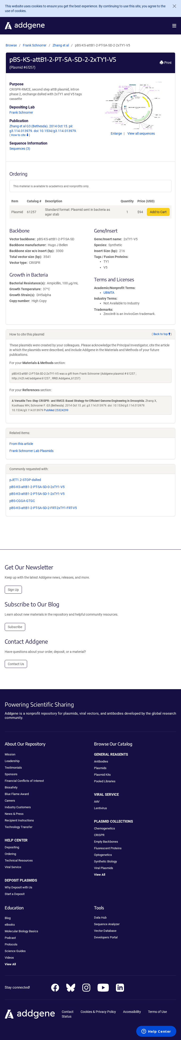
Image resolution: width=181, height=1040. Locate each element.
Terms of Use (157, 1012)
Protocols (11, 944)
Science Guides (15, 951)
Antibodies (101, 761)
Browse (11, 45)
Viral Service (13, 867)
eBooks (10, 924)
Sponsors (11, 774)
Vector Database (105, 930)
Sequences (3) (19, 148)
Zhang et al (61, 45)
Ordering (10, 854)
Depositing (12, 847)
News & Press (14, 814)
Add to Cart (158, 212)
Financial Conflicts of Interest (24, 781)
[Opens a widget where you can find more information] (156, 1032)
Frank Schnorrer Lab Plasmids (31, 451)
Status (66, 1016)
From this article (21, 444)
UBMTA (108, 292)
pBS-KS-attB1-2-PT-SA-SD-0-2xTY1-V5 (37, 487)
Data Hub (100, 917)
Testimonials (13, 767)
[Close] (172, 6)
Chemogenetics (104, 828)
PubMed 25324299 (56, 410)
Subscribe (15, 627)
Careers (10, 800)
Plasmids (100, 768)
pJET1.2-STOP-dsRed (25, 480)
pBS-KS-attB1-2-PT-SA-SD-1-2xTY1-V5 (37, 494)
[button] (174, 25)
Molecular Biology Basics (21, 931)
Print (167, 63)
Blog (8, 918)
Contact (68, 1012)
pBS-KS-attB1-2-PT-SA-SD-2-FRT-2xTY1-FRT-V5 (43, 508)
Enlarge (117, 133)
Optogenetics (103, 855)
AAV (96, 801)
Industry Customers (18, 807)
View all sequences (141, 133)
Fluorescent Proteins (108, 848)
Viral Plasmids (103, 868)
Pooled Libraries (104, 781)
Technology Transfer (18, 827)
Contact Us (16, 664)
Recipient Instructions (19, 820)
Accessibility (132, 1012)
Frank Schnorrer (34, 45)
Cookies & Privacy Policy (98, 1012)
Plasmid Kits (102, 774)
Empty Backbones (106, 841)
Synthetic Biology (105, 861)
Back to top (160, 334)
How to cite (18, 135)
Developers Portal (106, 937)
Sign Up (13, 590)
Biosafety (11, 787)
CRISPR (99, 835)
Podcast (10, 938)
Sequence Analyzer (106, 924)
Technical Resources (19, 860)
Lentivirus (100, 808)
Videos (9, 957)
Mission (10, 754)
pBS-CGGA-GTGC (22, 501)
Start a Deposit (15, 894)
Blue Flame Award (17, 794)
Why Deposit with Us (18, 887)
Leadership (12, 761)
